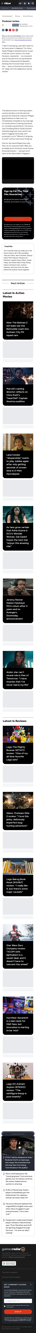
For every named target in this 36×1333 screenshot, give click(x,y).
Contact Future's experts (11, 1277)
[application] (18, 168)
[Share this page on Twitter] (6, 30)
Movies (17, 16)
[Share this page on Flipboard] (13, 30)
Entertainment (7, 16)
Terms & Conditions (13, 1320)
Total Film (24, 24)
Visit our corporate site (16, 1257)
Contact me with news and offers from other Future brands (17, 1306)
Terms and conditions (10, 1272)
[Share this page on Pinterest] (10, 30)
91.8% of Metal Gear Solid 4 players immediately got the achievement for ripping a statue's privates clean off (17, 1194)
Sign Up (18, 1312)
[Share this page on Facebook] (3, 30)
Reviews (15, 25)
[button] (33, 3)
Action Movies (28, 16)
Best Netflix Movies (17, 8)
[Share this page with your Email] (17, 30)
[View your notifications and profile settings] (29, 3)
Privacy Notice (15, 228)
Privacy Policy (23, 1319)
